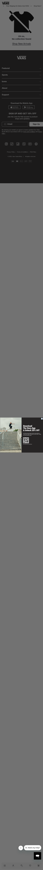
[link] (31, 428)
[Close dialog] (42, 419)
